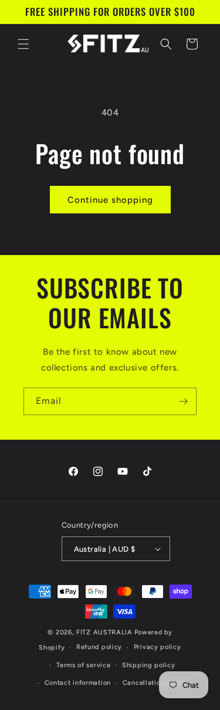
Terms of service (83, 665)
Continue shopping (110, 200)
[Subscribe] (183, 401)
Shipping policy (148, 665)
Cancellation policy (155, 683)
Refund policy (99, 647)
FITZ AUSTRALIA (104, 632)
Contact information (78, 683)
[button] (23, 44)
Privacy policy (157, 647)
